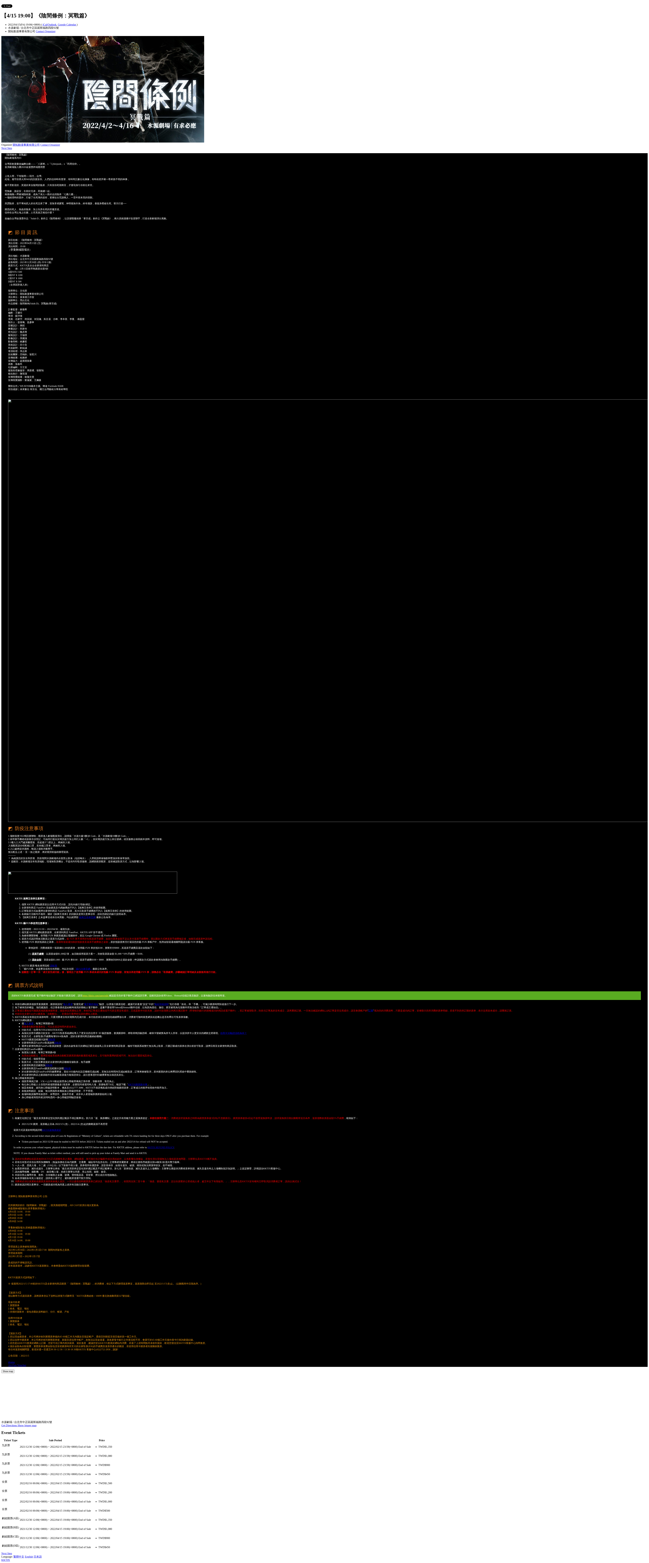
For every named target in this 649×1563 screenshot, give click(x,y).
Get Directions (9, 1425)
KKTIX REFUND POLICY (161, 1147)
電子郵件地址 (91, 1004)
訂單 (370, 1010)
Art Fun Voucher (17, 1365)
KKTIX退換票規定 (51, 1130)
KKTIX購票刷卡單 (137, 1084)
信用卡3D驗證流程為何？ (233, 1033)
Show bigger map (27, 1425)
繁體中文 (18, 1556)
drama (11, 1362)
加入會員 (68, 1004)
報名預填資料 (161, 1004)
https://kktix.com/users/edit (95, 995)
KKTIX (5, 1560)
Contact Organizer (45, 31)
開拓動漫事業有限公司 (26, 144)
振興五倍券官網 (87, 917)
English (29, 1556)
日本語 (38, 1556)
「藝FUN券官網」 (83, 969)
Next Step (6, 148)
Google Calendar (67, 24)
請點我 (53, 965)
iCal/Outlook (49, 24)
